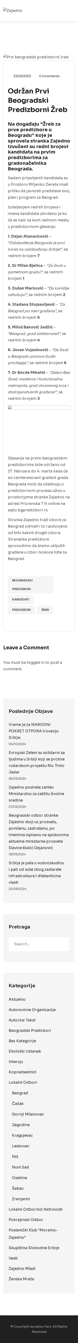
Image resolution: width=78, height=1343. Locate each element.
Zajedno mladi (22, 1268)
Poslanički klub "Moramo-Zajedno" (33, 1234)
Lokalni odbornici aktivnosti (36, 1209)
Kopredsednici (22, 1072)
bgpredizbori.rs (32, 510)
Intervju (16, 1062)
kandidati (20, 599)
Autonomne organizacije (32, 1010)
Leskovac (20, 1146)
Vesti (13, 1258)
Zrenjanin (21, 1199)
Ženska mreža (21, 1279)
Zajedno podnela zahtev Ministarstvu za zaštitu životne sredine (36, 794)
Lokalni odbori (23, 1082)
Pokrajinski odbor (26, 1220)
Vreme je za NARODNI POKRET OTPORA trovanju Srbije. (33, 731)
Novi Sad (20, 1167)
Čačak (18, 1103)
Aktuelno (17, 999)
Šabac (18, 1188)
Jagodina (21, 1125)
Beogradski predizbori (22, 585)
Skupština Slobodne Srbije (34, 1248)
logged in (35, 662)
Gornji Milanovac (28, 1114)
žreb (45, 610)
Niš (15, 1156)
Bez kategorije (22, 1041)
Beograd (20, 1093)
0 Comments (49, 76)
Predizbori (21, 610)
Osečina (19, 1178)
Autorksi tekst (22, 1020)
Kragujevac (22, 1135)
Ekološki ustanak (25, 1051)
